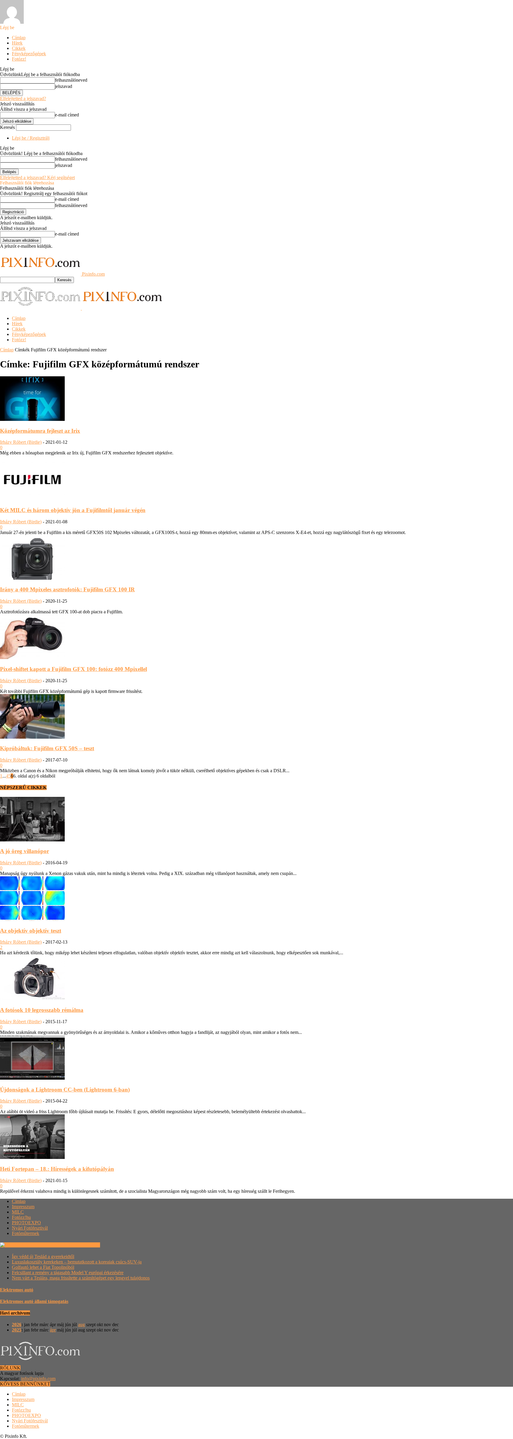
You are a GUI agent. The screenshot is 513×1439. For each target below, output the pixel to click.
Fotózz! (19, 58)
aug (81, 1324)
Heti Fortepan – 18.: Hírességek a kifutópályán (57, 1169)
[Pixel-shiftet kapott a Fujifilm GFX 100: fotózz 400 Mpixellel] (32, 657)
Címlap (19, 37)
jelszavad (63, 86)
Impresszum (23, 1206)
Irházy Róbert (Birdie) (21, 442)
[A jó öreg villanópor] (32, 839)
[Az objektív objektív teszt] (32, 919)
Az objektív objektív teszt (30, 931)
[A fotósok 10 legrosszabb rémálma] (32, 998)
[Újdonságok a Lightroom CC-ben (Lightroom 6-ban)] (32, 1078)
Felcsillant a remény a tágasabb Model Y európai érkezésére (68, 1272)
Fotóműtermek (25, 1233)
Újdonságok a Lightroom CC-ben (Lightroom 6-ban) (65, 1089)
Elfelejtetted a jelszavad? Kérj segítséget (37, 177)
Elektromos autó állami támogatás (34, 1301)
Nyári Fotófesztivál (30, 1228)
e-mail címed (67, 114)
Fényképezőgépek (29, 53)
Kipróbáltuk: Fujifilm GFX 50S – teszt (47, 748)
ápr (53, 1329)
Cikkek (19, 48)
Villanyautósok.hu (82, 1244)
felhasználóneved (71, 80)
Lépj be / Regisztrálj (31, 137)
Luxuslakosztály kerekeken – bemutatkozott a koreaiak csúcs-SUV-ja (77, 1261)
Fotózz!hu (21, 1217)
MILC (18, 1211)
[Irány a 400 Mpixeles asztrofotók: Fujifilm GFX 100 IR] (32, 578)
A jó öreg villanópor (24, 851)
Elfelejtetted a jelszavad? (23, 98)
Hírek (17, 42)
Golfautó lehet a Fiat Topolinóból (43, 1267)
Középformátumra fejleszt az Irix (40, 431)
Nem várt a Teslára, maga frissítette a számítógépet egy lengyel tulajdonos (81, 1277)
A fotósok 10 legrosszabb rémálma (41, 1010)
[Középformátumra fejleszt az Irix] (32, 419)
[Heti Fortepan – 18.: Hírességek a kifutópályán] (32, 1157)
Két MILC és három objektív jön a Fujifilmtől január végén (72, 510)
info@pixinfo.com (38, 1378)
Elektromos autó (16, 1289)
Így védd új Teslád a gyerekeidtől (43, 1256)
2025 (16, 1329)
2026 (16, 1324)
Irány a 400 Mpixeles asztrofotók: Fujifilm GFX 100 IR (67, 589)
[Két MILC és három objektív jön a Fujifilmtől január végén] (32, 498)
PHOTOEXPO (26, 1222)
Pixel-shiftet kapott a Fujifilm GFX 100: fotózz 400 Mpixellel (73, 669)
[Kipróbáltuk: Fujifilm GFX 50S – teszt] (32, 737)
